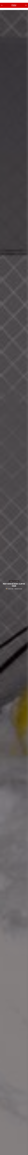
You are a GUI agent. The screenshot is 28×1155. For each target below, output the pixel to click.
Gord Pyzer (10, 588)
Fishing (11, 581)
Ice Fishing (16, 581)
